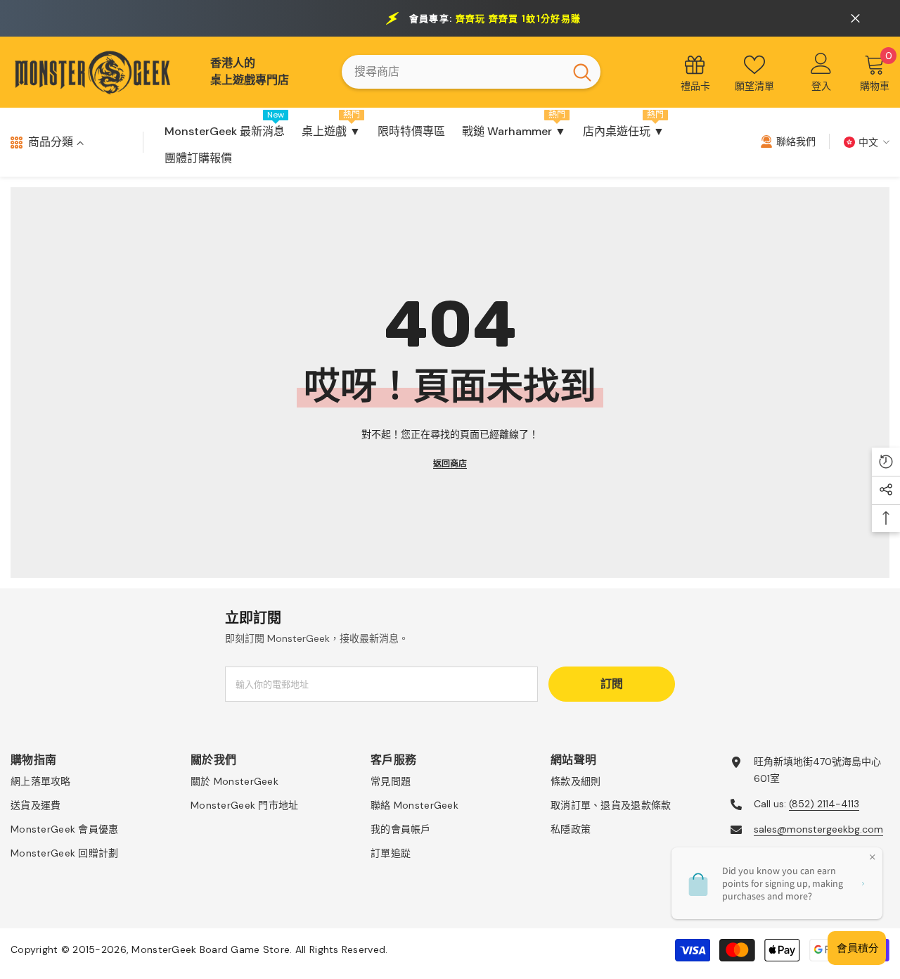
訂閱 (611, 683)
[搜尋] (471, 72)
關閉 (855, 19)
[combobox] (453, 72)
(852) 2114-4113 (824, 803)
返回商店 (450, 463)
